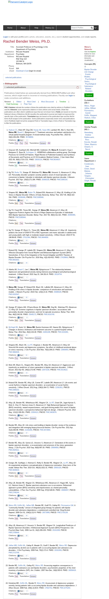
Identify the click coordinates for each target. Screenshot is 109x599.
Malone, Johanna (88, 172)
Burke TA (18, 172)
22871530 (45, 370)
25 (26, 263)
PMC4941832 (14, 260)
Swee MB (46, 130)
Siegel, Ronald (90, 181)
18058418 (72, 570)
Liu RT (30, 345)
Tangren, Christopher (89, 177)
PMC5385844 (20, 217)
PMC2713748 (14, 553)
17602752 (48, 588)
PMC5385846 (38, 197)
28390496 (21, 197)
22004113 (34, 412)
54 (26, 495)
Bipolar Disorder (90, 70)
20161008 (56, 530)
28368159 (45, 180)
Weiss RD (12, 505)
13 (26, 240)
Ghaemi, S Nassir (88, 148)
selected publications (13, 77)
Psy (16, 143)
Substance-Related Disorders (88, 88)
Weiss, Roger (89, 106)
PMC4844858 (43, 237)
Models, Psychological (90, 78)
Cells (38, 165)
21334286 (28, 430)
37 (26, 433)
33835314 (38, 160)
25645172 (32, 314)
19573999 (46, 512)
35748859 (29, 137)
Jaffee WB (30, 505)
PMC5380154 (62, 180)
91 (26, 355)
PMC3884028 (14, 352)
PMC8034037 (55, 160)
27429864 (64, 257)
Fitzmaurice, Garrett (89, 112)
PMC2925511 (14, 450)
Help (36, 28)
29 (26, 335)
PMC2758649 (14, 533)
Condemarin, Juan (89, 165)
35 (26, 535)
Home (9, 28)
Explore (89, 95)
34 (26, 515)
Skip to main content (11, 3)
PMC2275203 (65, 588)
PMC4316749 (49, 314)
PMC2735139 (62, 512)
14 (26, 373)
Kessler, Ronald (90, 142)
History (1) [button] (49, 28)
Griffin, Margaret (90, 115)
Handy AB (37, 130)
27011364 (26, 237)
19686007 (65, 490)
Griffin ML (21, 505)
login (71, 96)
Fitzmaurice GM (67, 505)
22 (26, 573)
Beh (16, 203)
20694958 (54, 448)
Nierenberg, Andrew (88, 133)
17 (26, 555)
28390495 (71, 215)
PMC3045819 (14, 470)
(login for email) (35, 71)
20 (26, 393)
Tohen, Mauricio (90, 144)
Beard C (21, 132)
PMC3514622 (62, 370)
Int (16, 165)
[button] (95, 28)
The (26, 143)
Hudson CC (13, 130)
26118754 (58, 274)
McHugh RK (13, 327)
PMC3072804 (45, 430)
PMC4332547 (14, 294)
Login (5, 37)
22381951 (59, 387)
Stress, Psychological (90, 82)
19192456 (58, 550)
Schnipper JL (31, 152)
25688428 (57, 292)
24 (26, 473)
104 (26, 415)
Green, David (89, 169)
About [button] (23, 28)
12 (26, 162)
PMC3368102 (14, 390)
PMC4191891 (63, 332)
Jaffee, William (90, 108)
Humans (43, 143)
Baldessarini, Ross (89, 138)
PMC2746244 (14, 492)
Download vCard (22, 71)
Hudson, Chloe (90, 118)
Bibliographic (11, 83)
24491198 (46, 332)
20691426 (57, 468)
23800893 (64, 350)
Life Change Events (89, 73)
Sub (16, 518)
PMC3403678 (51, 412)
